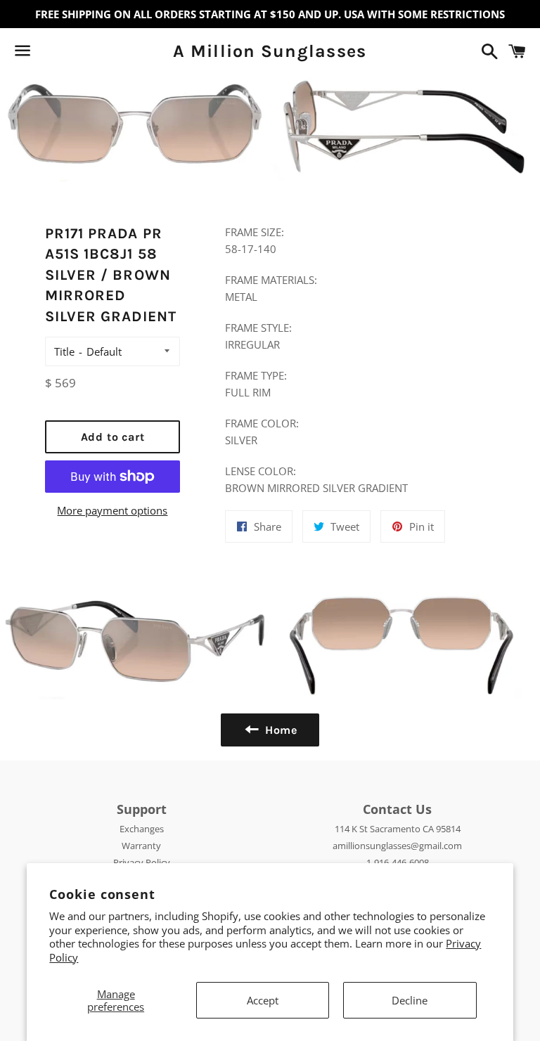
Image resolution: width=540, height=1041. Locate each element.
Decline (410, 1000)
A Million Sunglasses (269, 51)
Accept (262, 1000)
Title (64, 351)
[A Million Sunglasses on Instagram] (72, 53)
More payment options (112, 510)
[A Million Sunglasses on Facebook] (47, 53)
